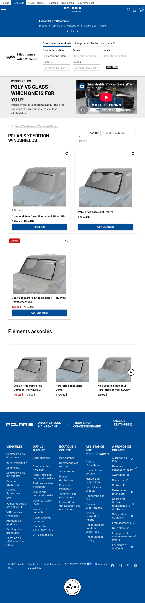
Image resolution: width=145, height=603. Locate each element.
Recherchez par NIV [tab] (103, 43)
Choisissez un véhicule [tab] (57, 43)
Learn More (99, 25)
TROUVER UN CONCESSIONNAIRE (87, 424)
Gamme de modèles (53, 50)
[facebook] (112, 565)
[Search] (129, 9)
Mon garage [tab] (81, 43)
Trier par (93, 132)
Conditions (101, 563)
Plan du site (33, 563)
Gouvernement (86, 2)
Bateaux (53, 2)
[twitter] (127, 565)
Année (76, 50)
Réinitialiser (112, 67)
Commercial (67, 2)
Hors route (18, 2)
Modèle (106, 50)
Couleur (77, 61)
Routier (41, 2)
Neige (31, 2)
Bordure (47, 61)
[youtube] (135, 565)
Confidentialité (52, 563)
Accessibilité (34, 568)
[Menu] (3, 9)
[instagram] (120, 565)
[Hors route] (73, 9)
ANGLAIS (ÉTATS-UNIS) (122, 422)
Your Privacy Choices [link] (74, 563)
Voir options (39, 226)
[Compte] (134, 9)
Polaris (5, 2)
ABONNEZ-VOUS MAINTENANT (49, 424)
